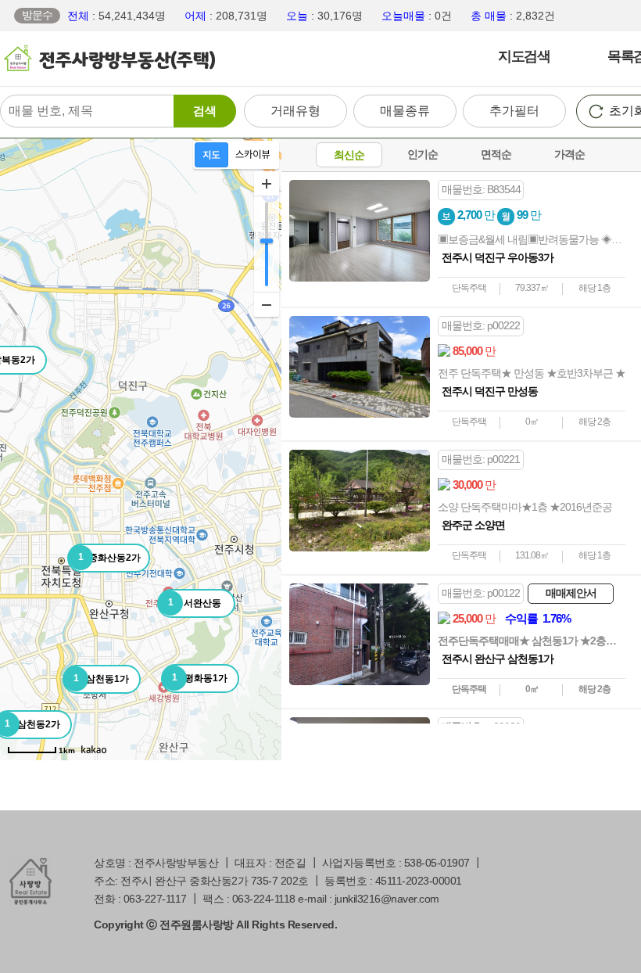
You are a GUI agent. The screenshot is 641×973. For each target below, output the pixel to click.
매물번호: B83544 (481, 189)
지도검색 (524, 56)
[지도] (211, 154)
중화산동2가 (109, 557)
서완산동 (194, 603)
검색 (205, 110)
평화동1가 (200, 678)
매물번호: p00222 (481, 325)
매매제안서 (571, 593)
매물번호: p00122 (481, 593)
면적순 (496, 154)
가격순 (569, 154)
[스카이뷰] (253, 154)
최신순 (349, 155)
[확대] (266, 183)
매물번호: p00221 (481, 459)
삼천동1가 (101, 678)
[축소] (266, 304)
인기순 (422, 154)
